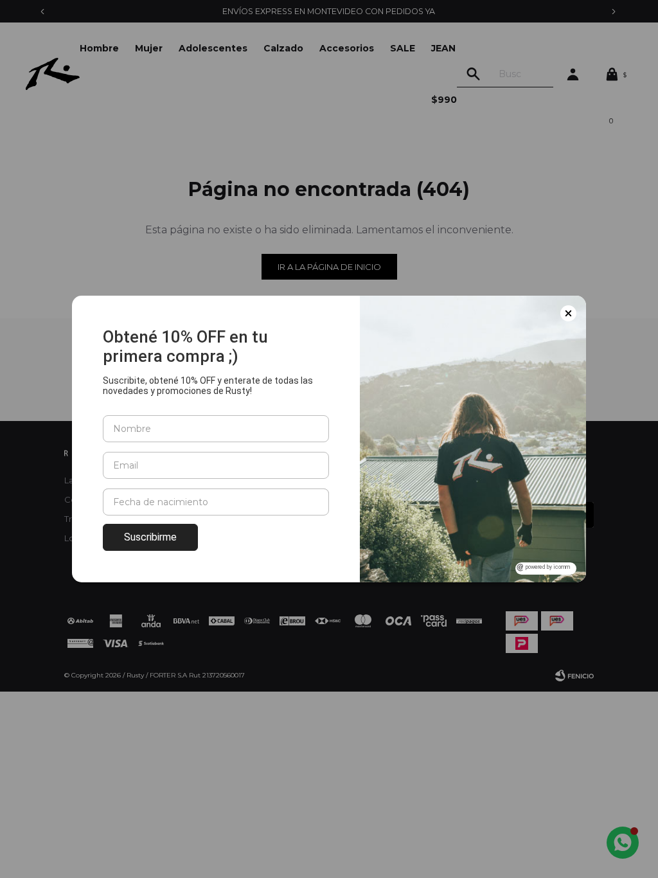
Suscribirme (150, 537)
